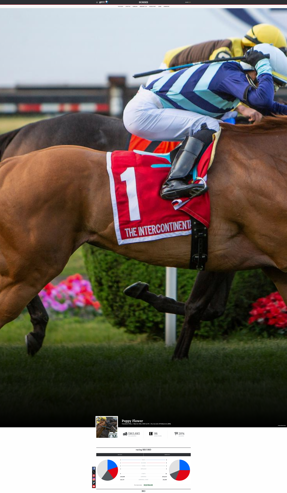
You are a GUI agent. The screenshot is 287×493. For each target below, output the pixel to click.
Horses (143, 2)
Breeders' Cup (143, 6)
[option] (143, 217)
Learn (159, 6)
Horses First (152, 6)
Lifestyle (128, 6)
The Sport (120, 6)
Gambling (135, 6)
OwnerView (166, 6)
